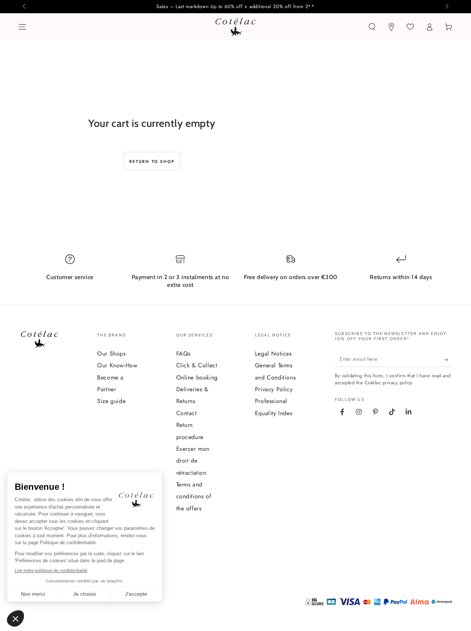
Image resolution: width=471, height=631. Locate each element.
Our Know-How (117, 365)
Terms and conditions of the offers (194, 496)
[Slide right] (446, 6)
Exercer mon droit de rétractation (193, 461)
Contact (186, 413)
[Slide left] (24, 6)
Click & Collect (196, 365)
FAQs (183, 353)
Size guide (111, 401)
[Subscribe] (448, 359)
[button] (372, 27)
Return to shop (152, 161)
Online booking (197, 377)
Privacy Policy (274, 389)
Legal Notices (273, 353)
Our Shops (111, 353)
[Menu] (22, 27)
